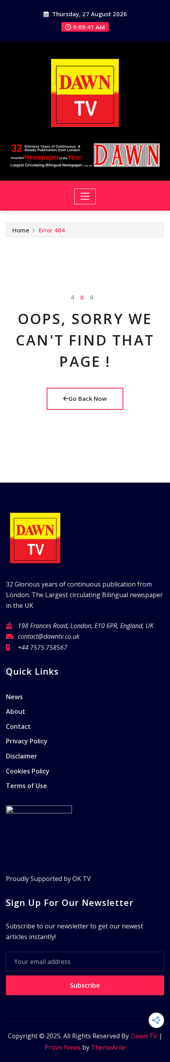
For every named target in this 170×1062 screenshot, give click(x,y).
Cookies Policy (27, 771)
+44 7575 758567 (42, 647)
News (14, 696)
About (15, 711)
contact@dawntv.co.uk (48, 636)
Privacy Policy (26, 741)
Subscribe (85, 985)
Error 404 (52, 230)
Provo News (63, 1047)
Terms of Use (26, 785)
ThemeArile (108, 1047)
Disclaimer (21, 756)
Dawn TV (143, 1036)
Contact (18, 726)
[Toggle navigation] (85, 196)
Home (20, 230)
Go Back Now (87, 398)
